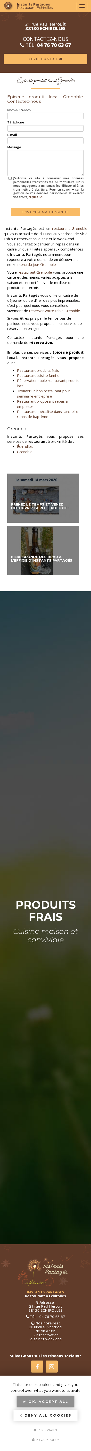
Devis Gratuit (43, 59)
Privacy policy (47, 1440)
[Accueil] (8, 6)
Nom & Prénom (19, 110)
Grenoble (25, 451)
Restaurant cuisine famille (38, 375)
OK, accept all (47, 1402)
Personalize (47, 1430)
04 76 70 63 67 (54, 45)
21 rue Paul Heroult (45, 26)
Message (14, 147)
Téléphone (15, 122)
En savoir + (43, 498)
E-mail (12, 135)
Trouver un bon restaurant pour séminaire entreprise (43, 393)
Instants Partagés (35, 6)
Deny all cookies (47, 1415)
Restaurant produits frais (38, 370)
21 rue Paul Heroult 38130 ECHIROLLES (45, 1308)
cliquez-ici (35, 197)
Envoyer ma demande (45, 212)
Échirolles (25, 446)
